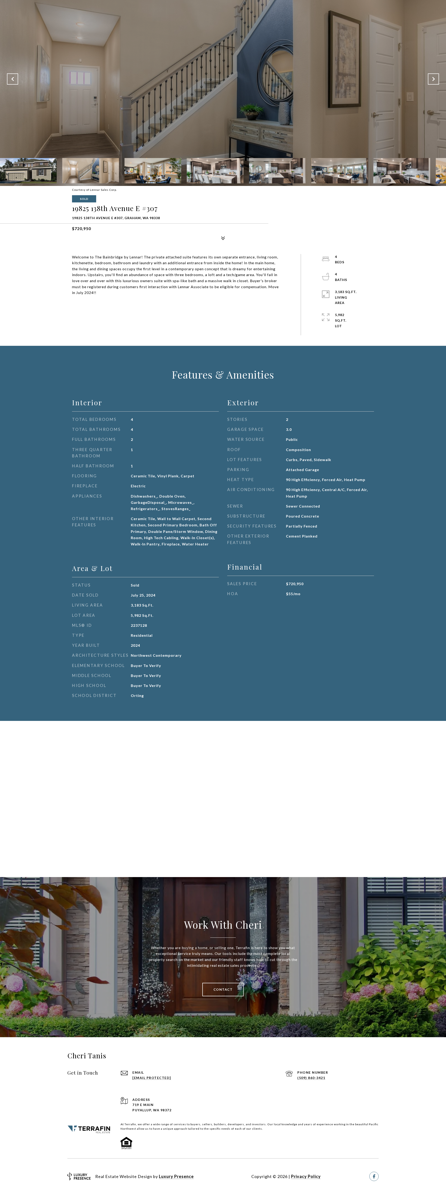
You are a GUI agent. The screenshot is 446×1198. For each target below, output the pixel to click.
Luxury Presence (176, 1176)
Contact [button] (223, 989)
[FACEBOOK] (374, 1176)
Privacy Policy (306, 1176)
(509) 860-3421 (311, 1078)
